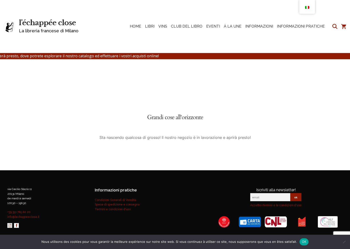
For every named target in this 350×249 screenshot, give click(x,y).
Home (135, 26)
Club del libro (186, 26)
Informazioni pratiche (301, 26)
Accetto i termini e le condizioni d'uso (275, 205)
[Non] (344, 241)
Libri (150, 26)
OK (304, 242)
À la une (232, 26)
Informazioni (259, 26)
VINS (162, 26)
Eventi (213, 26)
